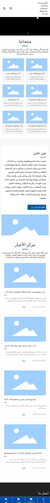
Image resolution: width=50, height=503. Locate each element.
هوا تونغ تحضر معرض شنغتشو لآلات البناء (19, 399)
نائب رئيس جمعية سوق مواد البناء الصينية (20, 346)
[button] (27, 33)
